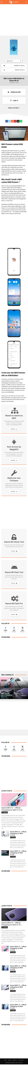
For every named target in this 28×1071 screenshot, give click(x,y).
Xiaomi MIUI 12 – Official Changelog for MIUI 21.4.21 (18, 1006)
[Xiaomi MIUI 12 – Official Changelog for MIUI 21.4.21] (5, 1006)
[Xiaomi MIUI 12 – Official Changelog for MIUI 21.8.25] (5, 948)
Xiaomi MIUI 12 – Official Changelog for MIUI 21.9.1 (11, 924)
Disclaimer (15, 1060)
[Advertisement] (14, 20)
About (5, 1060)
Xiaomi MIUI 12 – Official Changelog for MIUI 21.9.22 (11, 809)
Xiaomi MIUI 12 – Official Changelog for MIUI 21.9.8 (18, 852)
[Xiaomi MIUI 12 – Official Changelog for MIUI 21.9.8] (7, 693)
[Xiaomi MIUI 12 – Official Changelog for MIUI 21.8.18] (5, 967)
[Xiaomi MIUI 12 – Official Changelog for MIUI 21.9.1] (21, 693)
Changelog (4, 680)
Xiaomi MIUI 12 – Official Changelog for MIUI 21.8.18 (18, 967)
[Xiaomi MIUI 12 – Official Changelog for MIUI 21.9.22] (7, 682)
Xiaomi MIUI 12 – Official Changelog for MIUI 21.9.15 (18, 833)
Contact (9, 1060)
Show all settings (13, 108)
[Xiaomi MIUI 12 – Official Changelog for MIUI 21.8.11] (5, 987)
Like (5, 627)
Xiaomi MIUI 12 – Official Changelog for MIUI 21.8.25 (18, 948)
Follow (14, 627)
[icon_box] (14, 419)
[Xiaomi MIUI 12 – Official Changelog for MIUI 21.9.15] (21, 682)
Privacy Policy (21, 1060)
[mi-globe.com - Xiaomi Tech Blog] (14, 2)
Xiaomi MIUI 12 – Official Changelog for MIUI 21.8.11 (18, 987)
